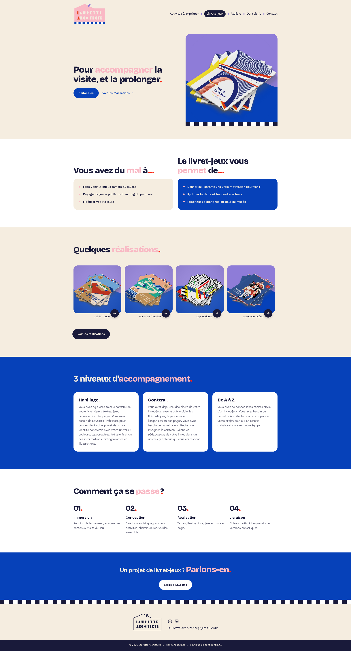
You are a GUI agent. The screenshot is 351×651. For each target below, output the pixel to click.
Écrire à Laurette (175, 584)
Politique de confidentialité (206, 645)
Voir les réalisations (116, 93)
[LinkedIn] (176, 621)
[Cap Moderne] (200, 289)
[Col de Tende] (97, 289)
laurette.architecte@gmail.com (193, 628)
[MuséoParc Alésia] (251, 289)
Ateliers (236, 13)
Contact (272, 13)
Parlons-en (86, 93)
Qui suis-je (254, 13)
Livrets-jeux (215, 13)
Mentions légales (175, 645)
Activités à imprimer (184, 13)
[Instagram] (170, 621)
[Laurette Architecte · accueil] (89, 14)
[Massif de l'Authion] (149, 289)
